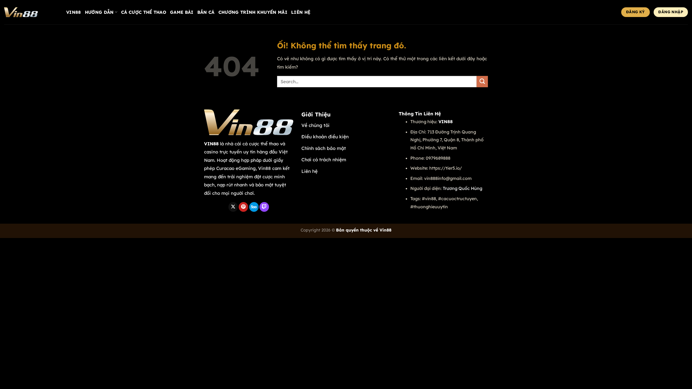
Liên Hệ (300, 12)
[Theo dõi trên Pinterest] (243, 207)
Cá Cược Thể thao (143, 12)
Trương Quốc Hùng (462, 188)
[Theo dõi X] (233, 207)
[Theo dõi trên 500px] (254, 207)
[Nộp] (482, 81)
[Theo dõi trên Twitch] (264, 207)
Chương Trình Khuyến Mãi (252, 12)
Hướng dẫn (99, 12)
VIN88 (73, 12)
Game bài (182, 12)
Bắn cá (206, 12)
